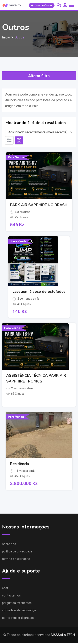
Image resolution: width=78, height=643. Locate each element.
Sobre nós (9, 544)
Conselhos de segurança (19, 610)
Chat (5, 588)
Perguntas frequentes (17, 603)
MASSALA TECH (63, 635)
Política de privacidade (17, 551)
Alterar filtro (39, 76)
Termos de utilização (16, 559)
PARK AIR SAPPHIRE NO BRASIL (39, 204)
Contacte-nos (11, 595)
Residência (19, 463)
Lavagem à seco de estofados (39, 291)
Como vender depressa (18, 618)
